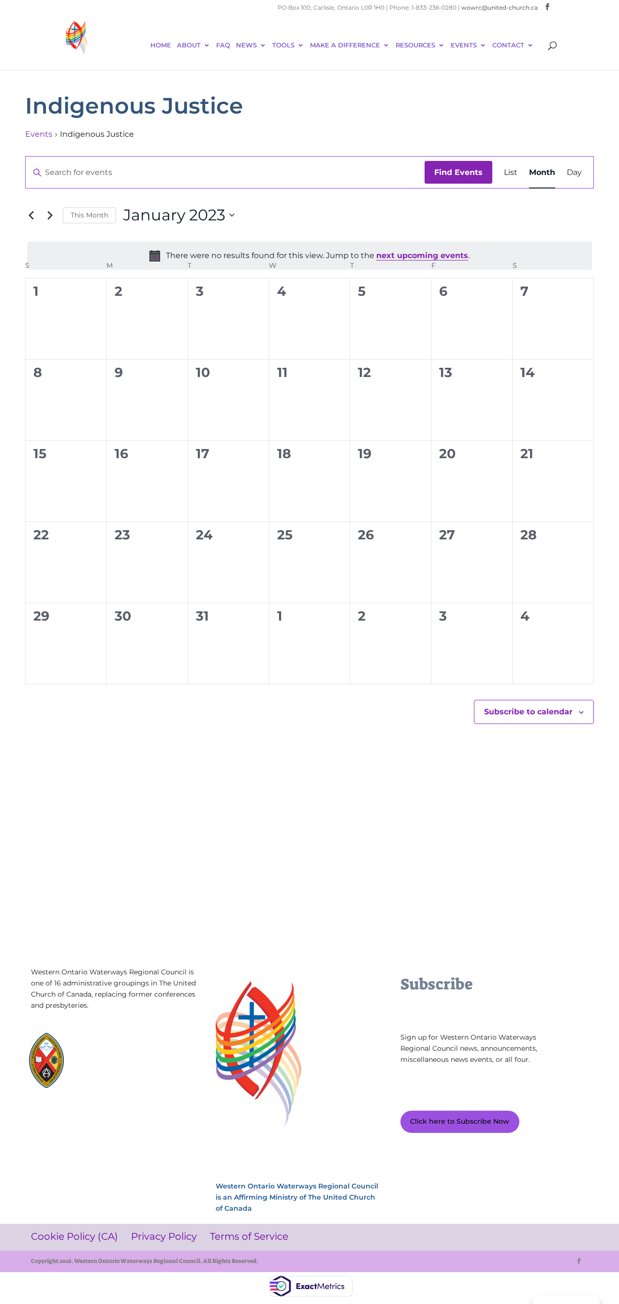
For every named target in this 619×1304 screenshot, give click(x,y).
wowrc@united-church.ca (499, 7)
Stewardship (104, 1073)
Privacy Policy (110, 1119)
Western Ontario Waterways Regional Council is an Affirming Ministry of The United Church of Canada (297, 1197)
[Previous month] (31, 215)
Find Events (458, 172)
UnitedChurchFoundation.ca (128, 1055)
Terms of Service (160, 1119)
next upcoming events (422, 255)
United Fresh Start (112, 1083)
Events (38, 134)
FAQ (223, 45)
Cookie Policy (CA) (58, 1119)
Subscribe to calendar (528, 711)
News (246, 45)
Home (160, 45)
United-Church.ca (112, 1046)
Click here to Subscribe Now (459, 1121)
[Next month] (50, 215)
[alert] (309, 256)
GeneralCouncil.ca (112, 1064)
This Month (89, 215)
